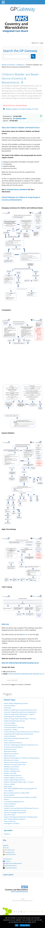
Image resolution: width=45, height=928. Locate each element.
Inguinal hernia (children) (11, 753)
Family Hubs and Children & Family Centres (16, 738)
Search (33, 56)
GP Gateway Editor (19, 118)
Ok (16, 925)
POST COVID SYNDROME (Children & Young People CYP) (20, 788)
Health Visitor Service (10, 749)
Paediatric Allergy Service (11, 769)
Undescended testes (10, 821)
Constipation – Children (10, 729)
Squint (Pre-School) (9, 815)
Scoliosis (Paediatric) (10, 804)
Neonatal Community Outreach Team (15, 764)
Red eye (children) (9, 795)
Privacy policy (25, 925)
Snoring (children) (9, 806)
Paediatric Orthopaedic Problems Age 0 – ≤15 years (19, 782)
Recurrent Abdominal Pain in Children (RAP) (16, 793)
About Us (35, 43)
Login (41, 43)
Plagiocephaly (8, 786)
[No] (42, 922)
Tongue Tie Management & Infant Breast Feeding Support (20, 817)
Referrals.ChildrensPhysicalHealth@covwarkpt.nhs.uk (20, 663)
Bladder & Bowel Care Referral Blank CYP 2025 (22, 109)
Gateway (22, 8)
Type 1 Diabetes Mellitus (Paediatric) (14, 819)
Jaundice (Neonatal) (9, 756)
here (26, 634)
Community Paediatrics (10, 725)
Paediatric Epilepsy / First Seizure (13, 777)
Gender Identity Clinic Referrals (13, 743)
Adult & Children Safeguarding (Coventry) (16, 703)
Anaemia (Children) (9, 705)
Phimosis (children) (9, 784)
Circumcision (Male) (9, 723)
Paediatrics (7, 834)
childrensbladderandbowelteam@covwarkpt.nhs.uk (26, 674)
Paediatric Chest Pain (10, 773)
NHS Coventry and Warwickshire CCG (23, 900)
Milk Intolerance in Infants (11, 760)
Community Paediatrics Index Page (14, 727)
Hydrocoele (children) (10, 751)
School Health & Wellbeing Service (14, 802)
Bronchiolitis (7, 708)
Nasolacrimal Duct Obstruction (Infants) (15, 762)
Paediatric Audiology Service (12, 771)
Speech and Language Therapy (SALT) (15, 812)
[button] (3, 2)
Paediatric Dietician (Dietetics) (12, 775)
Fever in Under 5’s (9, 740)
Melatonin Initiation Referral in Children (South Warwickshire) (21, 758)
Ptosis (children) (8, 791)
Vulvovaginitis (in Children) (11, 823)
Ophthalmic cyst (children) (11, 767)
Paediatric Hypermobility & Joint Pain (14, 780)
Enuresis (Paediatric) (10, 736)
